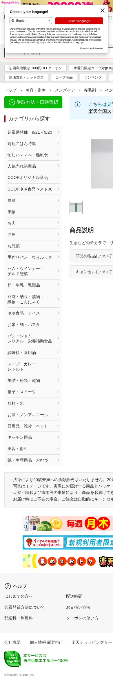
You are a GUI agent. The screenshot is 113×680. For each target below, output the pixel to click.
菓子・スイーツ (22, 391)
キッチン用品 (20, 437)
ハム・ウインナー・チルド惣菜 (26, 271)
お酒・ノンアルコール (28, 414)
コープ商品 (64, 77)
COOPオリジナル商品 (28, 177)
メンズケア (65, 90)
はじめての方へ (18, 596)
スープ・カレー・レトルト (24, 366)
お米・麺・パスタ (24, 324)
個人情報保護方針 (46, 642)
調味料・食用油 (22, 352)
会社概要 (12, 642)
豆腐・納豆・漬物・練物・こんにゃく (26, 299)
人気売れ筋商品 (22, 166)
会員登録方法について (24, 607)
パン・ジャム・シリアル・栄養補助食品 (30, 338)
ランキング (93, 77)
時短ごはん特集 (22, 143)
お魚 (12, 234)
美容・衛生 (35, 90)
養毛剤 (90, 90)
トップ (10, 90)
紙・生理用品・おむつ (28, 460)
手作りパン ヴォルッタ (30, 257)
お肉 (12, 223)
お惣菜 (14, 246)
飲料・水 (16, 403)
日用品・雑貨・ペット (28, 426)
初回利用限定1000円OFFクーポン (35, 68)
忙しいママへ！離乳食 (28, 155)
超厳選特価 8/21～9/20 (30, 132)
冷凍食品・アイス (24, 313)
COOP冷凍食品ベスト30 (30, 189)
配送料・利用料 (18, 618)
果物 (12, 211)
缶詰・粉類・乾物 (24, 380)
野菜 (12, 200)
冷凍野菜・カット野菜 (26, 77)
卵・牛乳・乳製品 (24, 285)
